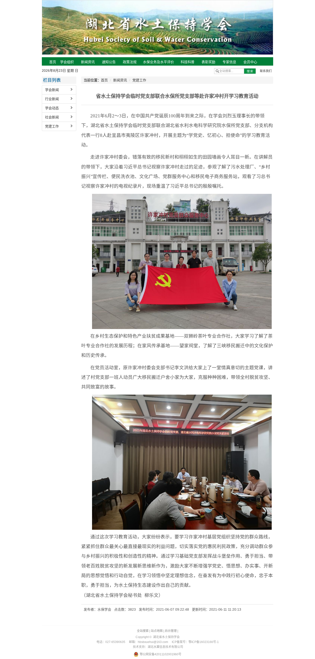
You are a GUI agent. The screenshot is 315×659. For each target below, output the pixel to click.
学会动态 (52, 108)
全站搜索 (143, 631)
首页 (104, 80)
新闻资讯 (120, 80)
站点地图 (157, 631)
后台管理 (171, 631)
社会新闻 (52, 117)
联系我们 (266, 71)
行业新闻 (52, 99)
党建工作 (52, 126)
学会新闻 (52, 90)
